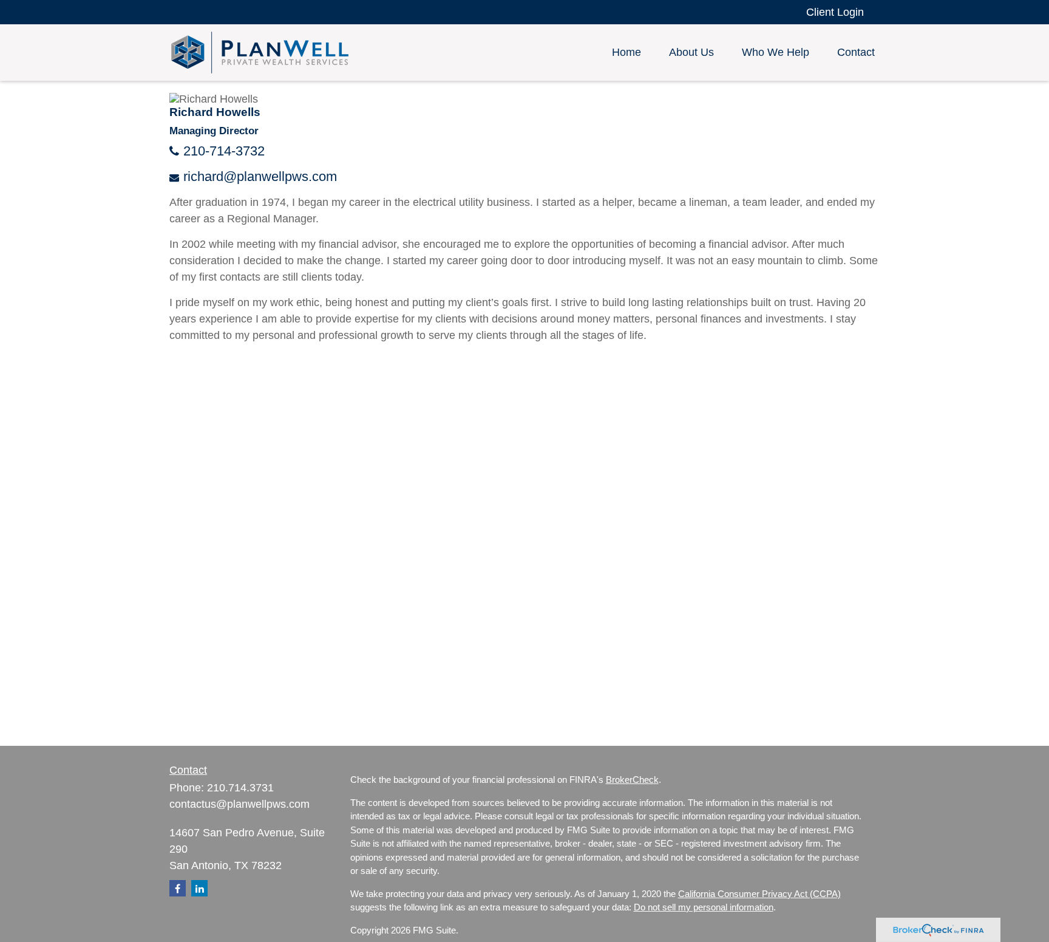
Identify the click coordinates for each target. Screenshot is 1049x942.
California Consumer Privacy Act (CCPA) (759, 894)
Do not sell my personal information (703, 907)
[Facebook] (177, 888)
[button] (626, 52)
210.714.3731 (240, 788)
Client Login (835, 12)
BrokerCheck (632, 779)
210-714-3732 (224, 151)
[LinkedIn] (199, 888)
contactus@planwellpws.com (239, 804)
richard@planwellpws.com (260, 176)
